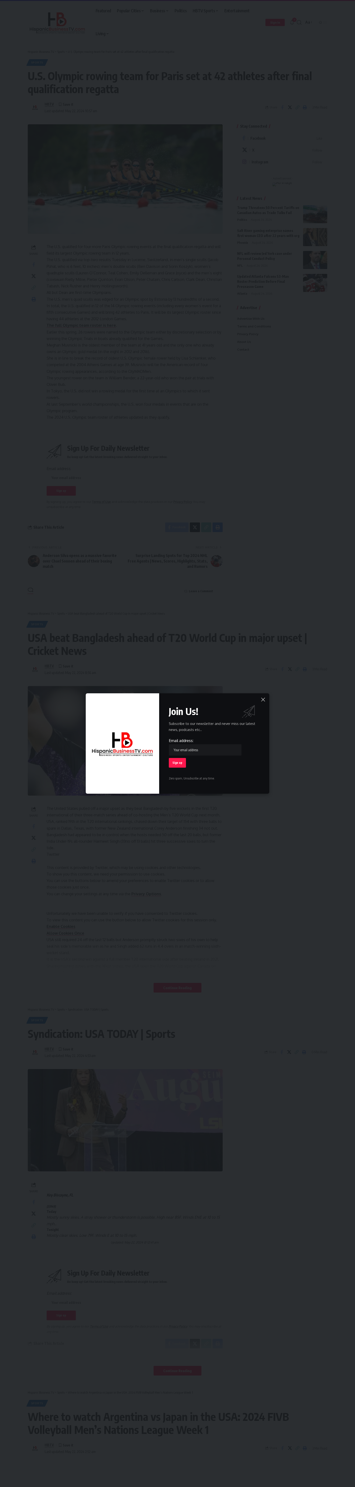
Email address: (181, 740)
